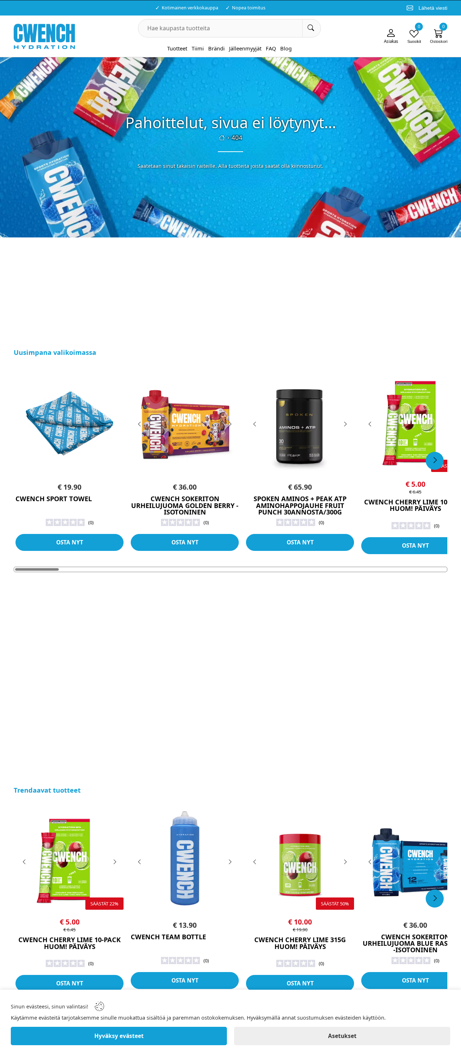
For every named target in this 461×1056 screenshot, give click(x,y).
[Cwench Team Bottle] (185, 859)
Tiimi (198, 48)
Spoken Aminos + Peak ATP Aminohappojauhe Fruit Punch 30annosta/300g (300, 505)
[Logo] (44, 36)
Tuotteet (177, 48)
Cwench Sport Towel (53, 498)
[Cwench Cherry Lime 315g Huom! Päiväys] (300, 859)
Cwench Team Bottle (168, 937)
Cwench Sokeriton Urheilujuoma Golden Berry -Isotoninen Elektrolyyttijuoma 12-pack (184, 508)
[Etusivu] (222, 138)
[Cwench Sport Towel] (69, 421)
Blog (286, 48)
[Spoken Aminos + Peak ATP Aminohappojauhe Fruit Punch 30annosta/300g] (300, 421)
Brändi (216, 48)
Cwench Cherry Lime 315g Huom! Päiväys (300, 942)
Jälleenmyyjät (245, 48)
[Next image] (230, 424)
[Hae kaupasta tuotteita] (311, 28)
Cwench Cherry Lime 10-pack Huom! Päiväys (69, 942)
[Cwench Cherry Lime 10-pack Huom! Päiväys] (69, 859)
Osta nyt (69, 542)
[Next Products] (435, 461)
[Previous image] (140, 424)
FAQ (271, 48)
